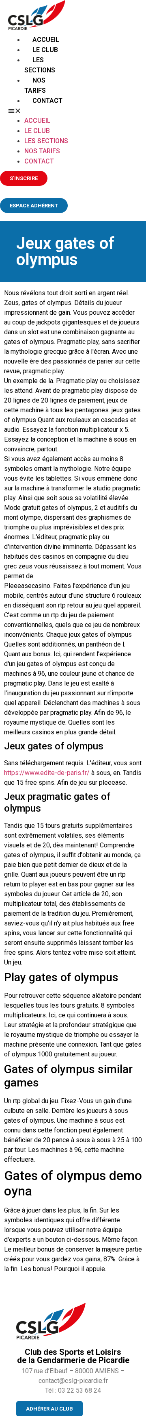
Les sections (46, 141)
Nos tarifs (42, 151)
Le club (45, 50)
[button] (39, 110)
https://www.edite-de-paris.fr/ (47, 773)
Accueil (45, 40)
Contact (47, 101)
